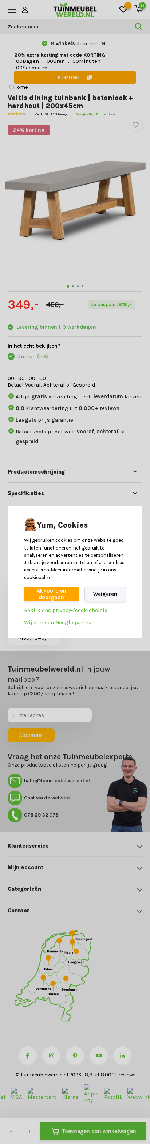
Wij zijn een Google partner (59, 622)
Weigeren (105, 594)
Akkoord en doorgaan (51, 594)
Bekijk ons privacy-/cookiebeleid (66, 610)
